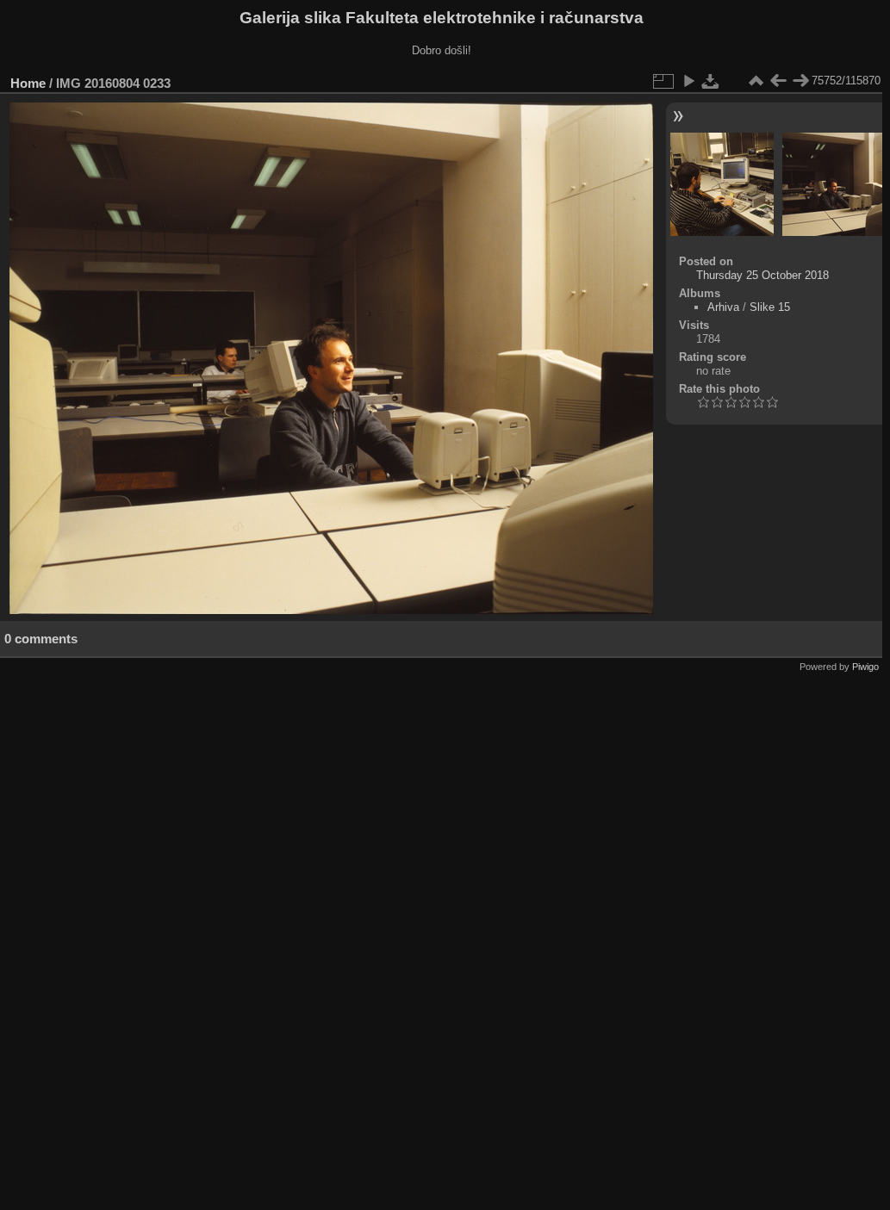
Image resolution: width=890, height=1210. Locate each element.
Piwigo (865, 666)
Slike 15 (770, 307)
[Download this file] (711, 81)
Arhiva (723, 307)
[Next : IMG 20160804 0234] (800, 81)
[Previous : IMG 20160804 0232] (778, 81)
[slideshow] (688, 81)
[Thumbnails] (755, 81)
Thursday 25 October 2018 (762, 275)
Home (28, 83)
